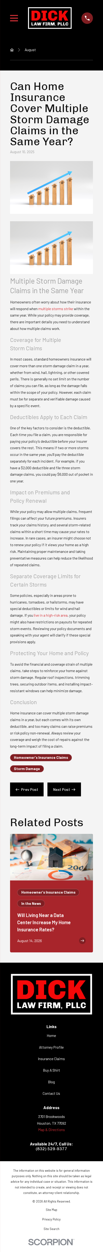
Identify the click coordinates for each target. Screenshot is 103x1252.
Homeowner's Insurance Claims (41, 757)
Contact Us (51, 1093)
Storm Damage (27, 768)
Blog (51, 1082)
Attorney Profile (51, 1047)
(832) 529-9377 (51, 1149)
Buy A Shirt (51, 1070)
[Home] (50, 18)
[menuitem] (51, 1210)
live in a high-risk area (51, 615)
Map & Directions (51, 1130)
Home (51, 1035)
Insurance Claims (51, 1059)
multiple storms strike (55, 309)
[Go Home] (12, 50)
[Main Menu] (14, 18)
